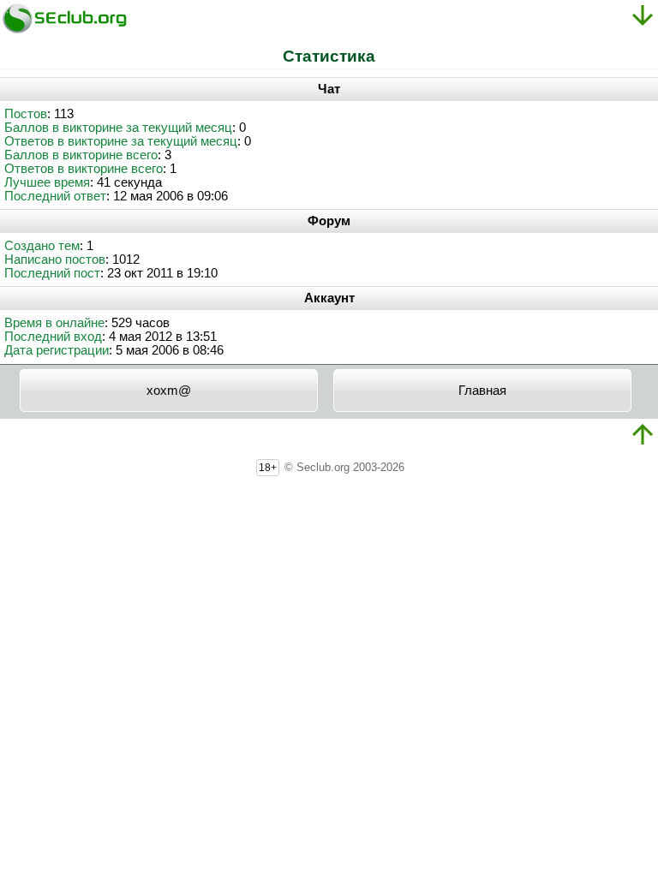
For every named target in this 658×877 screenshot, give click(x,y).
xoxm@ (169, 390)
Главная (482, 390)
